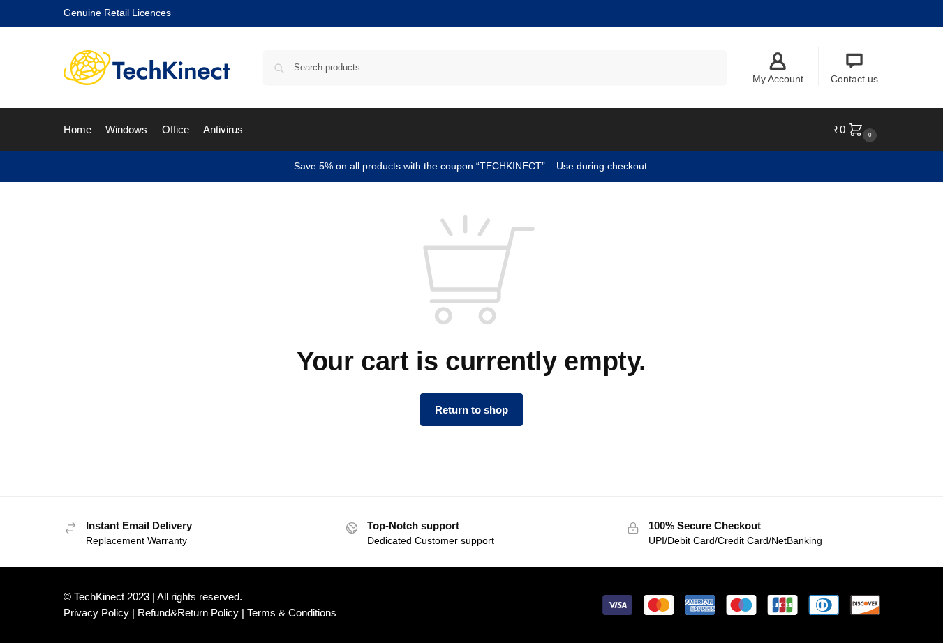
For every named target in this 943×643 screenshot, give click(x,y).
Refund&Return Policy (188, 613)
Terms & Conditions (291, 613)
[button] (856, 130)
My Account (777, 78)
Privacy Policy (96, 613)
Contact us (854, 78)
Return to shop (471, 410)
